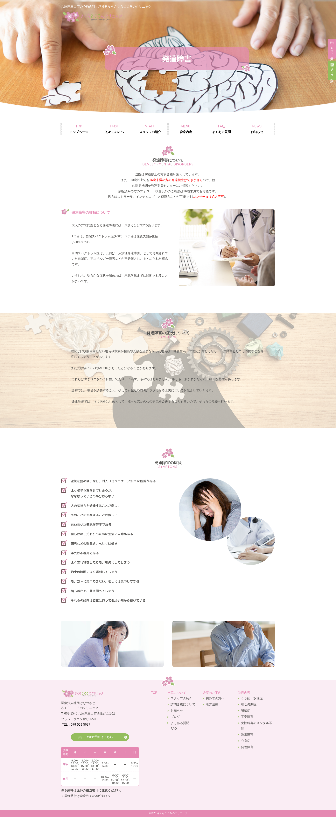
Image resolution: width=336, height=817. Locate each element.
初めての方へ (114, 129)
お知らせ (257, 129)
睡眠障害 (247, 734)
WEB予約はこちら (100, 737)
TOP (154, 692)
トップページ (79, 129)
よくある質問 (221, 129)
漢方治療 (212, 704)
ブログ (175, 716)
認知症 (245, 710)
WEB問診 (332, 72)
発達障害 (247, 747)
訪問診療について (183, 704)
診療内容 (186, 129)
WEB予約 (332, 51)
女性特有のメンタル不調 (256, 725)
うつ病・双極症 (252, 698)
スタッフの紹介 (150, 129)
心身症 (245, 740)
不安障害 (247, 716)
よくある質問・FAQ (181, 725)
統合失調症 (248, 704)
